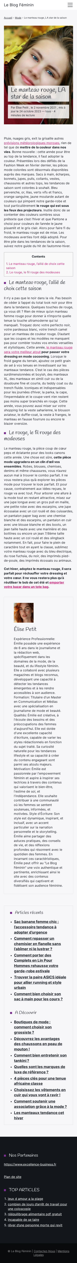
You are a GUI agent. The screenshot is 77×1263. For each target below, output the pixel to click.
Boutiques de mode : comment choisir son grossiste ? (33, 1027)
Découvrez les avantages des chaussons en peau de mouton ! (38, 1043)
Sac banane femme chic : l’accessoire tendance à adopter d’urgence (36, 926)
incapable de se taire (23, 1220)
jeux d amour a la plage (25, 1199)
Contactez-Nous (44, 1251)
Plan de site (12, 1177)
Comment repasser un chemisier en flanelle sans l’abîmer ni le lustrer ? (37, 943)
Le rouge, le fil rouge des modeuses (33, 272)
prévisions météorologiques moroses (31, 143)
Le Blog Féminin (19, 5)
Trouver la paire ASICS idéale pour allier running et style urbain (40, 982)
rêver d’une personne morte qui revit (35, 1225)
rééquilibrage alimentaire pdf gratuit (35, 1214)
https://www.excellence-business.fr (30, 1164)
